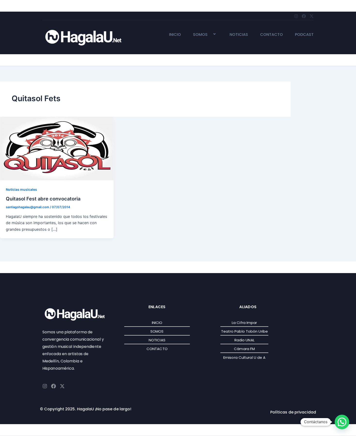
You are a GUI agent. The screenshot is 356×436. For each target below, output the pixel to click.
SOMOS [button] (200, 34)
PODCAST (304, 34)
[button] (209, 34)
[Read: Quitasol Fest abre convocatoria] (57, 148)
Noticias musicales (21, 189)
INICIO (175, 34)
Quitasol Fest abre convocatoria (43, 199)
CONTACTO (271, 34)
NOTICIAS (239, 34)
